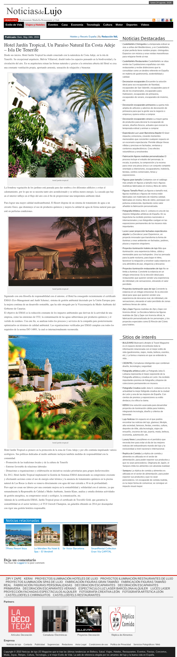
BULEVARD (128, 343)
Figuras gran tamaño (132, 180)
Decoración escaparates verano (138, 119)
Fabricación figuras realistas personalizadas (143, 156)
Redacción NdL (110, 36)
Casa (65, 24)
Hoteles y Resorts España (83, 36)
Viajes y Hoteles (35, 24)
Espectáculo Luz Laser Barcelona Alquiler (142, 133)
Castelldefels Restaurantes (135, 61)
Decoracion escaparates (134, 81)
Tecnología (93, 24)
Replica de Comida (132, 453)
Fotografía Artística (131, 211)
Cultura (107, 24)
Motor (119, 24)
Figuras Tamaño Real (133, 190)
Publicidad (40, 644)
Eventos (53, 24)
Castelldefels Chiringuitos (135, 44)
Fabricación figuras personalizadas (43, 585)
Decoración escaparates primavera (139, 105)
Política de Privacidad (120, 644)
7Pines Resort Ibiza (16, 548)
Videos (145, 24)
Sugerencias (53, 644)
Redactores (67, 644)
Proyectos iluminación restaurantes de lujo (142, 268)
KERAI (126, 405)
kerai (28, 578)
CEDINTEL (128, 363)
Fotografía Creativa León (134, 388)
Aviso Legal (80, 644)
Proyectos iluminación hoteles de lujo (140, 248)
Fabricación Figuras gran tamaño (92, 581)
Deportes (131, 24)
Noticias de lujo (14, 644)
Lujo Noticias (129, 419)
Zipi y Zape (128, 309)
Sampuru (127, 470)
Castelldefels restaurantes (76, 595)
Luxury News (129, 439)
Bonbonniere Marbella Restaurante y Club (39, 20)
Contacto (28, 644)
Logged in (22, 563)
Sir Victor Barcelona (73, 548)
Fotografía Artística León (143, 591)
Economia (77, 24)
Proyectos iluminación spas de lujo (139, 289)
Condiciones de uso (98, 644)
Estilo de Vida (14, 24)
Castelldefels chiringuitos (28, 595)
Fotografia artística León (134, 371)
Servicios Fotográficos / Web (146, 644)
